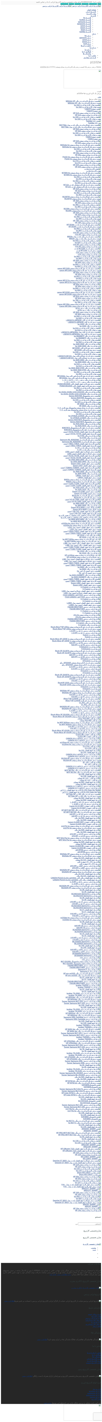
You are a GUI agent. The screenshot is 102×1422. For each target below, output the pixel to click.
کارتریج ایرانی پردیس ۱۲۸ (91, 959)
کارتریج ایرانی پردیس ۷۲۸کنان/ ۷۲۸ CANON (84, 740)
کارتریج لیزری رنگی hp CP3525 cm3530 (85, 418)
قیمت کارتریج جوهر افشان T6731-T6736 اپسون (83, 458)
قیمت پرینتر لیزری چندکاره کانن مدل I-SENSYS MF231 (80, 358)
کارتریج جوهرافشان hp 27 (91, 912)
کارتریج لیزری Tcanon (93, 637)
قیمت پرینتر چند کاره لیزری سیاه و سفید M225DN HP (81, 888)
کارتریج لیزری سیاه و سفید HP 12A (88, 1167)
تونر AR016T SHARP (93, 1206)
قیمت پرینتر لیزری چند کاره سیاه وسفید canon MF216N (80, 270)
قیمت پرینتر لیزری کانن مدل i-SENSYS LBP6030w (82, 334)
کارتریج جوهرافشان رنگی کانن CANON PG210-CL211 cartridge (77, 880)
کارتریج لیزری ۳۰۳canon (92, 613)
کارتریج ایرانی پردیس (93, 1318)
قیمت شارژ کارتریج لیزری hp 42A (88, 414)
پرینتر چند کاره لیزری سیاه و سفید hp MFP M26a (83, 541)
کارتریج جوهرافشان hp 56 (91, 1139)
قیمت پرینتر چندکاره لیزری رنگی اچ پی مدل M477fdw (81, 127)
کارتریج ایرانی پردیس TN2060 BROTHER (85, 967)
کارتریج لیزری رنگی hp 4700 (90, 438)
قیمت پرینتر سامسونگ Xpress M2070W (86, 398)
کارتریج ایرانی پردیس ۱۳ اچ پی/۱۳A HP (86, 904)
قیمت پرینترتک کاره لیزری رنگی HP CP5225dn (83, 1043)
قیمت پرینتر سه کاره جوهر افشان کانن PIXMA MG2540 (80, 386)
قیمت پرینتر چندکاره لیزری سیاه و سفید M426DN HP (81, 709)
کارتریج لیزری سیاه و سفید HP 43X (88, 167)
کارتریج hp (97, 1389)
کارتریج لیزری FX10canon (91, 649)
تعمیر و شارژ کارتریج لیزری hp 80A (88, 290)
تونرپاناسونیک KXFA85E (92, 1119)
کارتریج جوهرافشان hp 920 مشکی (88, 844)
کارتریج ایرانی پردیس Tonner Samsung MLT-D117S (81, 1091)
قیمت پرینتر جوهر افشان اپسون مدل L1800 (85, 605)
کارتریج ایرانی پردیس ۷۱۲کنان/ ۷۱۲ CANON (84, 788)
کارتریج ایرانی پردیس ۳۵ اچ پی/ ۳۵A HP (86, 645)
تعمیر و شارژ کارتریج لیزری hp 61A (88, 330)
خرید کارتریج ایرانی (94, 1359)
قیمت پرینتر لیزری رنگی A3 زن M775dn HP (84, 796)
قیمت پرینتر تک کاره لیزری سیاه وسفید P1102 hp (83, 159)
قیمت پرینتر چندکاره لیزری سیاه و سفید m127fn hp (82, 828)
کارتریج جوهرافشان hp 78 (91, 1051)
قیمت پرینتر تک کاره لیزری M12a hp (87, 497)
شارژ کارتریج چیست (93, 1363)
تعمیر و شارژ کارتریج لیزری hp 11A (88, 1183)
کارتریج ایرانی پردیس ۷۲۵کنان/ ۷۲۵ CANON (84, 756)
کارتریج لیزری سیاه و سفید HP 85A (88, 314)
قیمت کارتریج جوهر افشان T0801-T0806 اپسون (83, 581)
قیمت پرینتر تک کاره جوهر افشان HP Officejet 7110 (82, 1151)
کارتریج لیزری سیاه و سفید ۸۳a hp (88, 617)
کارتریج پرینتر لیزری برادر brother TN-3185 (85, 1055)
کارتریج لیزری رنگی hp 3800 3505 (88, 505)
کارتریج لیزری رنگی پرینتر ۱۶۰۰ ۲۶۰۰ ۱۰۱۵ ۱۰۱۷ (82, 382)
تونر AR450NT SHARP (92, 1131)
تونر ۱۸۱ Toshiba (94, 123)
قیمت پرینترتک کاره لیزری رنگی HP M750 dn (84, 1083)
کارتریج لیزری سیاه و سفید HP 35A (88, 215)
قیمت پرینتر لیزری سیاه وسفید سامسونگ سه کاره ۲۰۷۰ (80, 410)
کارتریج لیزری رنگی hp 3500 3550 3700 (86, 370)
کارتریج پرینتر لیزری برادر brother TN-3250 (85, 1011)
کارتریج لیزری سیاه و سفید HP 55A (88, 131)
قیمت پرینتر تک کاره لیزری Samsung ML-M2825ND (81, 442)
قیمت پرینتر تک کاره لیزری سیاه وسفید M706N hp (82, 175)
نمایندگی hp (96, 1357)
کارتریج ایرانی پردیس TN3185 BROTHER (85, 983)
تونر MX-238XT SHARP (92, 1159)
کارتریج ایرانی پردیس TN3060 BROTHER (85, 621)
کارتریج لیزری (96, 1322)
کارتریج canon (95, 1397)
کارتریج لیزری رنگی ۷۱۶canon (89, 625)
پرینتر (94, 67)
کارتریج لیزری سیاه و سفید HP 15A (88, 1155)
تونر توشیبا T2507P (94, 111)
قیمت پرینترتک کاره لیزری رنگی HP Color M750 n (82, 1095)
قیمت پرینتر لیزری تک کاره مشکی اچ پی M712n (83, 187)
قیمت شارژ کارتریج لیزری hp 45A (88, 390)
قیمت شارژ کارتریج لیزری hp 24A (88, 151)
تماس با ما (97, 1353)
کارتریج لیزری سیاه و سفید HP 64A (88, 262)
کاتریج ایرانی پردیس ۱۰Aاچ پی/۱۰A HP (86, 804)
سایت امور (47, 1403)
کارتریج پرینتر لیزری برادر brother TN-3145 (85, 1071)
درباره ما (90, 1353)
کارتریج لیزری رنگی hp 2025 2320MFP (86, 577)
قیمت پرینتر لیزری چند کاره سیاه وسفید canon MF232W (80, 294)
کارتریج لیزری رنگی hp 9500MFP (88, 338)
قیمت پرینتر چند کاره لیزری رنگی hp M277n (84, 1123)
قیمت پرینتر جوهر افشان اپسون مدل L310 (85, 529)
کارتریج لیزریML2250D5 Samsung (87, 944)
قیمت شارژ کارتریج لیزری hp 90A (88, 258)
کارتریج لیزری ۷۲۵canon (92, 689)
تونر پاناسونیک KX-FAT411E (90, 1103)
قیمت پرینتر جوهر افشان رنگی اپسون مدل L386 (83, 545)
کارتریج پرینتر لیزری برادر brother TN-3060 (85, 995)
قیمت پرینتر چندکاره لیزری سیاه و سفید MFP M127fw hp (80, 840)
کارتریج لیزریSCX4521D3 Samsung (87, 896)
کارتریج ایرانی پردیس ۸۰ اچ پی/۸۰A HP (86, 884)
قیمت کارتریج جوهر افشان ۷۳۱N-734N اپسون (84, 501)
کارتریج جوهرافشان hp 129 (91, 1023)
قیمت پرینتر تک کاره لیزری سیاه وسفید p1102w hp (62, 67)
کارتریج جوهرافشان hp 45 (91, 1067)
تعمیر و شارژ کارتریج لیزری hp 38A (88, 207)
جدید (94, 1250)
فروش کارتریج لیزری (93, 1324)
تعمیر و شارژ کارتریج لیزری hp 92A (88, 242)
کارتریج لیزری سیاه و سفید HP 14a (88, 1210)
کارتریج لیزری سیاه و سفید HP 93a (88, 274)
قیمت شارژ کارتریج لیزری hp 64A (88, 318)
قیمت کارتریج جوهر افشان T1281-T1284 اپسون (83, 549)
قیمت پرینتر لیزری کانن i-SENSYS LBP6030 (84, 322)
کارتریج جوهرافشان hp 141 (91, 1099)
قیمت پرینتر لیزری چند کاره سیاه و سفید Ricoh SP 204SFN (79, 677)
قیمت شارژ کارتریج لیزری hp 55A (88, 342)
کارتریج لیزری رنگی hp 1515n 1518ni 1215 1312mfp (81, 394)
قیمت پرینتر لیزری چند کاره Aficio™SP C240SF (83, 701)
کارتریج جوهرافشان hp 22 (91, 991)
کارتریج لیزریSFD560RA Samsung (87, 955)
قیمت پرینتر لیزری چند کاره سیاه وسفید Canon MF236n (80, 306)
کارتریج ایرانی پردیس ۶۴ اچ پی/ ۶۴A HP (86, 681)
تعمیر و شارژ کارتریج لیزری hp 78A (88, 302)
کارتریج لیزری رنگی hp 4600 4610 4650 (86, 521)
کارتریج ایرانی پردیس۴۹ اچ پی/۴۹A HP (86, 916)
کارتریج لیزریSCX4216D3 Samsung (87, 908)
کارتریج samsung (94, 1393)
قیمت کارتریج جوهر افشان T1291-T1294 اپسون (83, 485)
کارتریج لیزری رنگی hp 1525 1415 (88, 489)
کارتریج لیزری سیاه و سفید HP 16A (88, 1194)
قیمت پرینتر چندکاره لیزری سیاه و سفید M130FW (82, 199)
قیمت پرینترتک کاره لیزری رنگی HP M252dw (84, 999)
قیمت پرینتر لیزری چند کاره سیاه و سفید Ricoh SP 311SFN (79, 653)
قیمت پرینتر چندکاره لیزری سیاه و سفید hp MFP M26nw (80, 724)
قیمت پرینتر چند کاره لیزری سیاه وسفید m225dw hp (81, 920)
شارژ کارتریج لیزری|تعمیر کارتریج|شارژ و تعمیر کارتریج (81, 517)
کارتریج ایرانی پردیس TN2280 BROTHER (85, 609)
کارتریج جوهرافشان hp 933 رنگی (88, 820)
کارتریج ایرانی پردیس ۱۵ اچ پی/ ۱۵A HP (86, 816)
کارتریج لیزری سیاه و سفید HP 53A (88, 143)
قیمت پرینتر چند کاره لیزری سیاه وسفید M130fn (83, 211)
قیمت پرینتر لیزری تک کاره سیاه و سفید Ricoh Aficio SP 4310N (77, 732)
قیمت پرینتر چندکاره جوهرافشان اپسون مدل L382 (82, 561)
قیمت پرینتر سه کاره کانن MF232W (87, 350)
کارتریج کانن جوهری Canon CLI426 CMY (85, 824)
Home (98, 67)
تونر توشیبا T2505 (94, 139)
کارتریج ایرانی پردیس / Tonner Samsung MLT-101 (82, 1035)
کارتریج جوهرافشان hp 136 (91, 1115)
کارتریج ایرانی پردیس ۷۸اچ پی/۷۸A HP (86, 951)
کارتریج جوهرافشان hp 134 (91, 1127)
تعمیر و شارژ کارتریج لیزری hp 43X (88, 402)
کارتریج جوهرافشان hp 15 (91, 936)
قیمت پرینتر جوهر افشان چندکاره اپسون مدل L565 (82, 593)
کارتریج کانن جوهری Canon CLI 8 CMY (86, 808)
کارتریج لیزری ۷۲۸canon (92, 673)
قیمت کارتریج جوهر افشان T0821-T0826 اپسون (83, 565)
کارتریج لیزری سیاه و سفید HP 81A (88, 298)
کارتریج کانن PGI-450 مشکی (90, 720)
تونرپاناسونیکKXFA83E (92, 1087)
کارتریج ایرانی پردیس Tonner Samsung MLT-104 (82, 1047)
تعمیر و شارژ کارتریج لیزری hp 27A (88, 163)
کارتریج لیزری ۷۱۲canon (92, 601)
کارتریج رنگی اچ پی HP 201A (90, 537)
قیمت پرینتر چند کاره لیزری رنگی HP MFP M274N (82, 812)
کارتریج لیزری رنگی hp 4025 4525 (88, 426)
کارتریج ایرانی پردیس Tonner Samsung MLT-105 (82, 1107)
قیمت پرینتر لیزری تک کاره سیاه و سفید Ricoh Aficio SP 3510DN (77, 716)
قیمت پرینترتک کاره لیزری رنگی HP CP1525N (84, 1059)
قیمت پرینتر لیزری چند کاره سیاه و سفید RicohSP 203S (80, 685)
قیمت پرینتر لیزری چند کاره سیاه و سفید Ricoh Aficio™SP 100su (77, 629)
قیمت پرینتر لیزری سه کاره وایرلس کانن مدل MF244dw (80, 378)
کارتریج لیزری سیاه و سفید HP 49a (88, 155)
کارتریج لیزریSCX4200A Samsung (88, 932)
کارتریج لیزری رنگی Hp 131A (90, 553)
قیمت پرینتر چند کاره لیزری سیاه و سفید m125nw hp (81, 744)
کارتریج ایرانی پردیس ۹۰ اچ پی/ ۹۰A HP (86, 712)
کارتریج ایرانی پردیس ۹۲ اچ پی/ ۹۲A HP (86, 697)
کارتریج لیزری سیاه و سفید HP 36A (88, 203)
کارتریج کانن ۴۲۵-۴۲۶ (93, 748)
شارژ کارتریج (96, 1316)
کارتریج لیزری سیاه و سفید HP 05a (88, 1179)
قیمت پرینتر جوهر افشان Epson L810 (87, 466)
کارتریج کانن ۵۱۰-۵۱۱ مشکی (90, 780)
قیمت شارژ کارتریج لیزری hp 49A (88, 374)
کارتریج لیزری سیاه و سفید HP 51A (88, 115)
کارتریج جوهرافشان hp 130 (91, 1007)
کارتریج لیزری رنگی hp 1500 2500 (88, 346)
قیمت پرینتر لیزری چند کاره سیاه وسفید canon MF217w (80, 282)
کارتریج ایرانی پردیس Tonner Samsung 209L (84, 1063)
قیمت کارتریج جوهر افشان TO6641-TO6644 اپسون (81, 470)
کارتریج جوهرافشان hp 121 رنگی (88, 876)
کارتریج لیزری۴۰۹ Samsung (90, 971)
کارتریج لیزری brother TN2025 (89, 987)
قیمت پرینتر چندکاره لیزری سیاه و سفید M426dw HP (81, 693)
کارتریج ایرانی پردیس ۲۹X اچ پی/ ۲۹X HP (85, 728)
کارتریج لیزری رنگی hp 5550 (90, 569)
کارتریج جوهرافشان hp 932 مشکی (88, 800)
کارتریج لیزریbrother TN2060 (89, 1027)
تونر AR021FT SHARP (92, 1190)
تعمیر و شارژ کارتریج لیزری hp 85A (88, 266)
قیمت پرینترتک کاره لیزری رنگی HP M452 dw (84, 1031)
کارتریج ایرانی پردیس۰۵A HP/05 (89, 852)
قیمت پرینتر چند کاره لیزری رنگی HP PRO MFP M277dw (79, 1135)
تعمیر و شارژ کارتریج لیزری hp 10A (88, 119)
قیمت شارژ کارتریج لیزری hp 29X (88, 179)
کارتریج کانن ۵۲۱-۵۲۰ (93, 764)
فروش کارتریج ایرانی (93, 1320)
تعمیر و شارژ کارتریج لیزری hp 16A (88, 135)
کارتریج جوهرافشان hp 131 (91, 752)
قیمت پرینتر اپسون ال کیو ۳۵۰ (90, 573)
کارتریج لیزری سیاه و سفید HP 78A (88, 223)
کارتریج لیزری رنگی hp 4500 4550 (88, 362)
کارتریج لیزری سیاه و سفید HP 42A (88, 191)
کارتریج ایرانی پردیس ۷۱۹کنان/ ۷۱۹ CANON (84, 768)
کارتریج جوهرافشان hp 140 (91, 947)
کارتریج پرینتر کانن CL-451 (91, 705)
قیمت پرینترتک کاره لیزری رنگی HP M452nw (84, 1015)
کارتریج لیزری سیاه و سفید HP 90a (88, 286)
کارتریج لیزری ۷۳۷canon (92, 661)
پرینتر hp (88, 67)
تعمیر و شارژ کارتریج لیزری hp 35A (88, 183)
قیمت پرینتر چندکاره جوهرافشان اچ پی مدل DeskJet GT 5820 (78, 1163)
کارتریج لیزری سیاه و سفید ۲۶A (89, 254)
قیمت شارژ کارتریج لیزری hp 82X (88, 278)
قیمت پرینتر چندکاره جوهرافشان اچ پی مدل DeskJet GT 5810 (78, 1202)
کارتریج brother (95, 1391)
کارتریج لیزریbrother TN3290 (89, 1039)
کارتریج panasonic (93, 1395)
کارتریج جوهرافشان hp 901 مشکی (88, 784)
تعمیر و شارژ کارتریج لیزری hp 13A (88, 1143)
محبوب (93, 1248)
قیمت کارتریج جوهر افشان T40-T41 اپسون (85, 513)
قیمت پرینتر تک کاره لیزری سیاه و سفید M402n (83, 481)
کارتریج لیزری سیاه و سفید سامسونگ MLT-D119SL (82, 963)
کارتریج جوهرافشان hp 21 (91, 979)
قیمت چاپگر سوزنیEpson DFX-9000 (87, 509)
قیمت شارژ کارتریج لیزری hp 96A (88, 231)
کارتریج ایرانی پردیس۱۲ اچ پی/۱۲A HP (86, 940)
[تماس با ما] (82, 1420)
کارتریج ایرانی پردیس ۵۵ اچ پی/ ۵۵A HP (86, 657)
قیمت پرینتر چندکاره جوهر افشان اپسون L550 (84, 454)
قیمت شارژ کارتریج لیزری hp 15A (88, 107)
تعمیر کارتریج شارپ (93, 171)
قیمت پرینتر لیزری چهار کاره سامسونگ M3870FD (82, 430)
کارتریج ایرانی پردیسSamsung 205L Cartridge (83, 1019)
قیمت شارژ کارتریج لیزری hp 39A (88, 219)
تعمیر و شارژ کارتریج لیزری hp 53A (88, 354)
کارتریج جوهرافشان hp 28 (91, 892)
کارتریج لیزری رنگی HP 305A (90, 406)
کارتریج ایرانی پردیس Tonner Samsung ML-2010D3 (81, 1075)
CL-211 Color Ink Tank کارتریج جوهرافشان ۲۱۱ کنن (81, 792)
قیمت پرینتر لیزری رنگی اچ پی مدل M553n (85, 238)
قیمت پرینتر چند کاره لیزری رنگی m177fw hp (84, 1111)
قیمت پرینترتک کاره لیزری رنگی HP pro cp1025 (83, 975)
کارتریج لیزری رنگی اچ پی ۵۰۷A (89, 450)
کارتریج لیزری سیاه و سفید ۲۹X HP (88, 235)
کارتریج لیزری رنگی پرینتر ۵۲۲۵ (89, 310)
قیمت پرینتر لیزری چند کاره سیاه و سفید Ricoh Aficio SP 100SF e (76, 641)
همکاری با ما (96, 1355)
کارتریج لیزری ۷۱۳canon (92, 589)
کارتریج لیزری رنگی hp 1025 (90, 326)
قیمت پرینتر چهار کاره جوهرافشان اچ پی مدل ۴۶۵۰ (82, 1186)
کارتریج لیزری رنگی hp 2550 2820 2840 (86, 462)
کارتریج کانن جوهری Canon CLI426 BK (86, 848)
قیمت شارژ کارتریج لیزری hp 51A (88, 366)
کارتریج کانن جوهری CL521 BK (89, 736)
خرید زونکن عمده (94, 1314)
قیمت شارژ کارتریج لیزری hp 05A (88, 1198)
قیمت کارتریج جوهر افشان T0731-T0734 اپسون (83, 434)
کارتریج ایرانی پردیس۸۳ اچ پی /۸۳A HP (86, 836)
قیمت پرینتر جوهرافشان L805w (89, 477)
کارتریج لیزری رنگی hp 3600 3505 (88, 473)
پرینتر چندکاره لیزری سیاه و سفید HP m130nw (84, 557)
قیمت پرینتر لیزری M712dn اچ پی (88, 250)
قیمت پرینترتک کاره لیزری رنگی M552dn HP (84, 103)
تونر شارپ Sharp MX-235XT (90, 1175)
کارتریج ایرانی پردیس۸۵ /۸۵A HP (88, 928)
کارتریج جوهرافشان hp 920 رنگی (88, 1079)
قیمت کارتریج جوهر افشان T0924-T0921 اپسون (83, 533)
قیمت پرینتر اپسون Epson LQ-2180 (87, 493)
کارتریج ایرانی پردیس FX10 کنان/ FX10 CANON (83, 597)
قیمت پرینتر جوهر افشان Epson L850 (87, 585)
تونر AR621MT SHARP (92, 1147)
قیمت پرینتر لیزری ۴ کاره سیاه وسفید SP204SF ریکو (81, 665)
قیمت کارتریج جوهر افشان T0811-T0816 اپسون (83, 446)
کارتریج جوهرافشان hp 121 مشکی (88, 860)
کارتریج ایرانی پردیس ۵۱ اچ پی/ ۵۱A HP (86, 669)
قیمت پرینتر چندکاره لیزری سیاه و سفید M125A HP (82, 760)
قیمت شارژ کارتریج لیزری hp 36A (88, 195)
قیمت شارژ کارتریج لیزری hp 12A (88, 1171)
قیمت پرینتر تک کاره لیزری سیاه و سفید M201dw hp (81, 147)
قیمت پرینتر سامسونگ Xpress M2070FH (85, 422)
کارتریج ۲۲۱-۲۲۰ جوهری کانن (90, 864)
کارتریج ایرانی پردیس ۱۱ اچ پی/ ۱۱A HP (86, 633)
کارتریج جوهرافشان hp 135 (91, 776)
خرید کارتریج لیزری (94, 1361)
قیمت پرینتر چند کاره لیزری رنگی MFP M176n (84, 772)
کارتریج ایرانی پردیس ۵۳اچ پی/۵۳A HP (86, 868)
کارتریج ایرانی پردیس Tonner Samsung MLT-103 (82, 1003)
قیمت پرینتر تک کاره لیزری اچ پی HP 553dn (85, 227)
